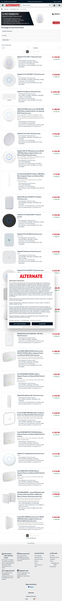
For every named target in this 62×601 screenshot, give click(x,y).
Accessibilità (53, 566)
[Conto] (54, 5)
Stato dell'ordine (38, 557)
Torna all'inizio (31, 543)
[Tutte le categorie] (2, 5)
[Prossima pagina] (38, 51)
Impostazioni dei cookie (55, 563)
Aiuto (55, 1)
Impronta (31, 592)
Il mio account (38, 555)
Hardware (6, 9)
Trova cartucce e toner (38, 565)
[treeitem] (31, 40)
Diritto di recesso (39, 559)
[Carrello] (59, 5)
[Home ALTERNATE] (13, 5)
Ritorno (36, 561)
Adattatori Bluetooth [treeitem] (7, 31)
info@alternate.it (24, 559)
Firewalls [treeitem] (4, 35)
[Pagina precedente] (24, 51)
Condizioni (52, 559)
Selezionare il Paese (31, 596)
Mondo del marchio (54, 557)
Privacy (51, 561)
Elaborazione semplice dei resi (35, 1)
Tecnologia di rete (14, 9)
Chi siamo (52, 555)
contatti (59, 1)
